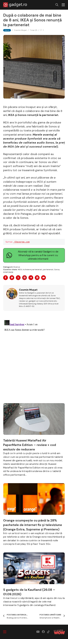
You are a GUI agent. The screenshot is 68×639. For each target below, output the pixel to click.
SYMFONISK (8, 272)
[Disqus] (34, 359)
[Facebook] (5, 277)
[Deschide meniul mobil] (63, 5)
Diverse (16, 267)
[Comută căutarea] (57, 5)
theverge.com (21, 242)
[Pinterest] (24, 277)
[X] (18, 277)
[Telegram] (30, 277)
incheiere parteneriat (32, 269)
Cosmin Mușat (20, 30)
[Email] (43, 277)
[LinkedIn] (37, 277)
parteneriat (48, 269)
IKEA (20, 269)
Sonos (57, 269)
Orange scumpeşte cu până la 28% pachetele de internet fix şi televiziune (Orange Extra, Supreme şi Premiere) (32, 524)
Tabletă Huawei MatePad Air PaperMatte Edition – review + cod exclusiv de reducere (29, 444)
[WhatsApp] (11, 277)
